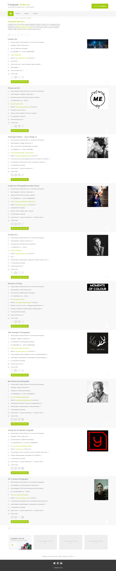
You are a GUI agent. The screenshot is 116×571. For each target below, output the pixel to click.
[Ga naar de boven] (106, 81)
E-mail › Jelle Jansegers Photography (20, 348)
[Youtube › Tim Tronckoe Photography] (22, 517)
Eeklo (21, 289)
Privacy (61, 567)
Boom (18, 436)
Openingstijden (15, 67)
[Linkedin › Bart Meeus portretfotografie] (19, 419)
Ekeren (19, 387)
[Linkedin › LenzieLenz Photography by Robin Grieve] (19, 224)
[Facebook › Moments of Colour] (15, 321)
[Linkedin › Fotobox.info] (19, 77)
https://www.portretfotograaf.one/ (23, 400)
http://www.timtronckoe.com (22, 498)
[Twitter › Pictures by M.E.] (12, 126)
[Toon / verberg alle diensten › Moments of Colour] (37, 309)
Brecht (18, 45)
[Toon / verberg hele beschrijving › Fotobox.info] (37, 61)
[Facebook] (57, 563)
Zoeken (26, 13)
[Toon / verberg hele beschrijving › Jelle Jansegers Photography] (37, 354)
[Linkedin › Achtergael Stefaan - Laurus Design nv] (19, 175)
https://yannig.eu (19, 449)
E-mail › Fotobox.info (16, 55)
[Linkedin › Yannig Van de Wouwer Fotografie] (19, 468)
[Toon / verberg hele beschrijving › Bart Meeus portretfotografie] (37, 403)
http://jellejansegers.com (21, 351)
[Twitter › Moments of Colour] (12, 321)
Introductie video (39, 217)
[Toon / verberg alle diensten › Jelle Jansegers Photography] (37, 358)
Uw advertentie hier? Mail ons (45, 542)
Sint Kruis (22, 192)
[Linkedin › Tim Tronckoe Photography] (19, 517)
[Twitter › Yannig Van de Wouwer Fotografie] (12, 468)
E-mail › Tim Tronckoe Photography (19, 494)
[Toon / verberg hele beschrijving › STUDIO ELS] (37, 257)
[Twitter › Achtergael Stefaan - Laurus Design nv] (12, 175)
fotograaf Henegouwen (20, 26)
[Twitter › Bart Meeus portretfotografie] (12, 419)
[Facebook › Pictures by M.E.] (15, 126)
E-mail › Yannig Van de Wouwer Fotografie (21, 446)
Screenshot (31, 58)
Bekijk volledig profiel (20, 81)
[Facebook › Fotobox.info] (15, 77)
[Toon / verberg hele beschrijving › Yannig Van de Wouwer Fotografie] (37, 452)
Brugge (22, 143)
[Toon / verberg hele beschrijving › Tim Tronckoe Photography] (37, 501)
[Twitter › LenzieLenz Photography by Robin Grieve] (12, 224)
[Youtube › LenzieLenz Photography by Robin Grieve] (22, 224)
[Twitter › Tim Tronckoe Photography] (12, 517)
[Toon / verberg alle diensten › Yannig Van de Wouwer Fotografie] (37, 455)
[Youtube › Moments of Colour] (22, 321)
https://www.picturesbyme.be (22, 107)
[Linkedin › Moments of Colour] (19, 321)
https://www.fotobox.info (21, 58)
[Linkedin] (61, 563)
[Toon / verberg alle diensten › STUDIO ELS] (37, 260)
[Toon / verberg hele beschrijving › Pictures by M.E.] (37, 110)
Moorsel (22, 240)
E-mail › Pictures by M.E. (17, 103)
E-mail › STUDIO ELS (16, 250)
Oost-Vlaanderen (15, 94)
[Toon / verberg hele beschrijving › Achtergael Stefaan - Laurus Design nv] (37, 159)
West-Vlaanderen (15, 143)
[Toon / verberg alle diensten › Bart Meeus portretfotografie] (37, 406)
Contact (35, 13)
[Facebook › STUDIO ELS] (15, 272)
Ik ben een (100, 6)
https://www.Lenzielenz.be (21, 204)
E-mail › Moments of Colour (17, 299)
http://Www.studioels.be (21, 253)
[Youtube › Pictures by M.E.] (22, 126)
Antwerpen (13, 45)
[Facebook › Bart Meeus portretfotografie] (15, 419)
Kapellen (19, 338)
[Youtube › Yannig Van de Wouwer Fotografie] (22, 468)
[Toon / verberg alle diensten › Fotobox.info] (37, 64)
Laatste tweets (15, 168)
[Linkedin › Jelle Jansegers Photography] (19, 370)
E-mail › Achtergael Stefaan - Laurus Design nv (22, 152)
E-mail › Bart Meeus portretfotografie (20, 397)
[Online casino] (21, 542)
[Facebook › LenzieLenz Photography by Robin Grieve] (15, 224)
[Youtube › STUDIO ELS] (22, 272)
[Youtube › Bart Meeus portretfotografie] (22, 419)
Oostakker (22, 94)
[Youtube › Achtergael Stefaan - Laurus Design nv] (22, 175)
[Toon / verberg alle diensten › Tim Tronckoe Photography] (37, 504)
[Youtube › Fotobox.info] (22, 77)
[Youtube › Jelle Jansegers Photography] (22, 370)
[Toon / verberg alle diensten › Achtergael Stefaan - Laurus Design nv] (37, 162)
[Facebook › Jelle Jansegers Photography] (15, 370)
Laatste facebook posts (17, 70)
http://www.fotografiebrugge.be (22, 155)
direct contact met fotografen (25, 27)
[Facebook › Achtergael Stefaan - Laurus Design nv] (15, 175)
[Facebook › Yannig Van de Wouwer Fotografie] (15, 468)
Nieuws (18, 13)
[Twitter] (54, 563)
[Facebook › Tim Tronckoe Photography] (15, 517)
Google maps (25, 45)
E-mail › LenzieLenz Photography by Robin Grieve (23, 201)
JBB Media (56, 567)
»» (28, 35)
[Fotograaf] (11, 13)
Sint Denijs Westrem (25, 485)
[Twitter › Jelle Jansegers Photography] (12, 370)
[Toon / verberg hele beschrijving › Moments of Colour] (37, 305)
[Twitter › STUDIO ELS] (12, 272)
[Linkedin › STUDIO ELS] (19, 272)
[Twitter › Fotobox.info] (12, 77)
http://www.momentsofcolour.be (23, 302)
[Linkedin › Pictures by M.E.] (19, 126)
